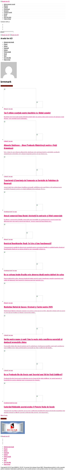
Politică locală (8, 12)
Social (5, 14)
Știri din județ (7, 17)
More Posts (4, 415)
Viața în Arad (7, 19)
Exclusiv (6, 11)
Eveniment (7, 9)
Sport (5, 15)
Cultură (6, 7)
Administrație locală (9, 4)
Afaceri (6, 6)
